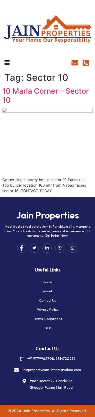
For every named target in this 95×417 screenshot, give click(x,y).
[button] (7, 63)
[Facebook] (21, 248)
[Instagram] (72, 248)
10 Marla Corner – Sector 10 (45, 95)
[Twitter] (34, 248)
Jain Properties (47, 215)
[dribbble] (59, 248)
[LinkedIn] (47, 248)
